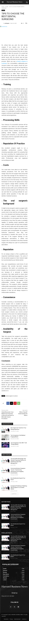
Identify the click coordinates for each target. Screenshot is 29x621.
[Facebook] (8, 403)
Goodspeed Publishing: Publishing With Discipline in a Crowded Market (19, 487)
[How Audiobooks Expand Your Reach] (5, 480)
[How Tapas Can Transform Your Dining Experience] (5, 430)
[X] (11, 403)
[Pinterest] (15, 403)
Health (6, 6)
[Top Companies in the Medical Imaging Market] (5, 437)
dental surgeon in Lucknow (12, 395)
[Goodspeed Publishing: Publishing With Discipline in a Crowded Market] (5, 488)
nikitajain (7, 23)
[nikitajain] (3, 23)
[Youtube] (18, 606)
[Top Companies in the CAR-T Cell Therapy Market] (5, 445)
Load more (14, 493)
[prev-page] (2, 450)
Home (3, 6)
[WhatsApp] (18, 403)
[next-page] (5, 450)
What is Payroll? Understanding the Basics (22, 413)
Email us (14, 593)
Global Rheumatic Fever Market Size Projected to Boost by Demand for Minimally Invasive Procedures (8, 415)
